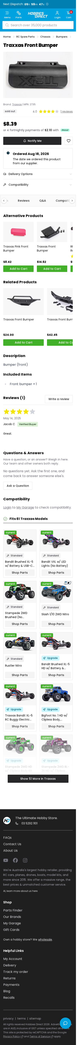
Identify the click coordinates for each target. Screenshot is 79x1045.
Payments (11, 984)
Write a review (58, 399)
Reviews (24, 201)
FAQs (7, 837)
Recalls (9, 997)
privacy (8, 1019)
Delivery (9, 965)
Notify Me (35, 141)
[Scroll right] (70, 200)
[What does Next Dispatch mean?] (47, 4)
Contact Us (12, 844)
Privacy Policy (11, 1036)
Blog (6, 991)
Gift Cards (11, 929)
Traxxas (17, 104)
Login (7, 507)
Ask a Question (18, 486)
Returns (9, 978)
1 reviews (67, 111)
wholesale (45, 940)
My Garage (25, 507)
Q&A (42, 201)
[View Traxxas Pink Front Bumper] (18, 232)
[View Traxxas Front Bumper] (52, 232)
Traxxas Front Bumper (46, 248)
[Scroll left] (6, 200)
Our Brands (12, 916)
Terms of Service (40, 1036)
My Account (12, 959)
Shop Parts (20, 573)
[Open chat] (65, 1023)
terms (21, 1019)
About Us (10, 850)
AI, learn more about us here (20, 891)
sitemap (35, 1019)
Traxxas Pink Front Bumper (15, 248)
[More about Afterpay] (65, 130)
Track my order (15, 971)
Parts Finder (12, 910)
